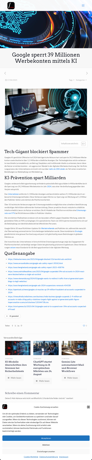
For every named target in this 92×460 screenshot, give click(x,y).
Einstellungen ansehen (46, 451)
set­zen (13, 247)
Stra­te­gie (78, 231)
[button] (88, 407)
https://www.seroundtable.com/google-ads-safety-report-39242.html (35, 263)
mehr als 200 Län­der (57, 169)
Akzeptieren (46, 438)
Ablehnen (46, 445)
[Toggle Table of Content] (82, 144)
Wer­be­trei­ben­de (47, 228)
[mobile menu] (83, 5)
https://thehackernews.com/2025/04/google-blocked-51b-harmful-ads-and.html (39, 259)
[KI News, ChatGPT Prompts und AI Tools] (11, 5)
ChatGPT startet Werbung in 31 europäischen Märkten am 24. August (42, 368)
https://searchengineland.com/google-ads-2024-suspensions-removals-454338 (39, 285)
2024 (49, 186)
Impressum (63, 457)
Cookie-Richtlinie (31, 457)
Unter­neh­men (13, 194)
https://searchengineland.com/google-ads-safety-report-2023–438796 (36, 267)
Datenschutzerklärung (48, 457)
